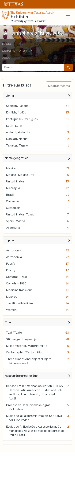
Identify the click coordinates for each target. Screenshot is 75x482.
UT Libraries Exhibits (28, 17)
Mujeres (11, 296)
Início (6, 44)
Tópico (9, 240)
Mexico (11, 168)
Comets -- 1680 (16, 283)
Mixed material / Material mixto (26, 346)
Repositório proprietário (21, 375)
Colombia (12, 201)
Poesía (10, 263)
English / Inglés (16, 112)
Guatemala (13, 208)
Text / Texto (14, 332)
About (7, 57)
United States (15, 181)
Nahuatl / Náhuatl (17, 139)
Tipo (8, 322)
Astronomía (14, 257)
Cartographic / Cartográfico (24, 352)
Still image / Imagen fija (21, 339)
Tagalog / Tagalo (17, 145)
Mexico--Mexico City (20, 175)
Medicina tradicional (19, 290)
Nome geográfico (16, 158)
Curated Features (16, 50)
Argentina (13, 227)
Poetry (10, 270)
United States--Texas (20, 214)
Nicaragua (13, 188)
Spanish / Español (17, 106)
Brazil (10, 194)
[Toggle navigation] (68, 16)
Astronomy (13, 250)
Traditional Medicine (19, 303)
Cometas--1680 (16, 277)
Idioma (9, 95)
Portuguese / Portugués (22, 119)
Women (11, 310)
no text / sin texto (18, 132)
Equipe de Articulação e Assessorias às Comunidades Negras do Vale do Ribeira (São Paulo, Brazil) (35, 431)
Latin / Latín (14, 125)
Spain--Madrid (15, 221)
